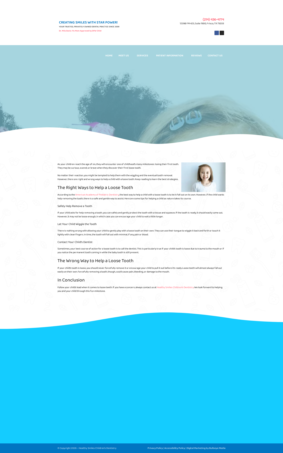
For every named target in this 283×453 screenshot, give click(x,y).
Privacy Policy (155, 448)
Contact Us (215, 56)
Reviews (196, 56)
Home (109, 56)
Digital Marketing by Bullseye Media (206, 448)
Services (142, 56)
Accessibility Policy (174, 448)
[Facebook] (216, 33)
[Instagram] (222, 33)
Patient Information (169, 56)
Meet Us (124, 56)
